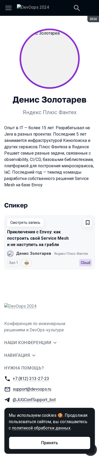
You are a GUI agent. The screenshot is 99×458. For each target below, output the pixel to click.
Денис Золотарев (33, 253)
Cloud (85, 263)
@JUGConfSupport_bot (34, 399)
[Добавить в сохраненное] (87, 222)
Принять (49, 442)
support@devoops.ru (32, 389)
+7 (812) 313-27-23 (31, 378)
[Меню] (8, 8)
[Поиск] (77, 8)
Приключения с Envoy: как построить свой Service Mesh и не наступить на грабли (38, 238)
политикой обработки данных (41, 428)
